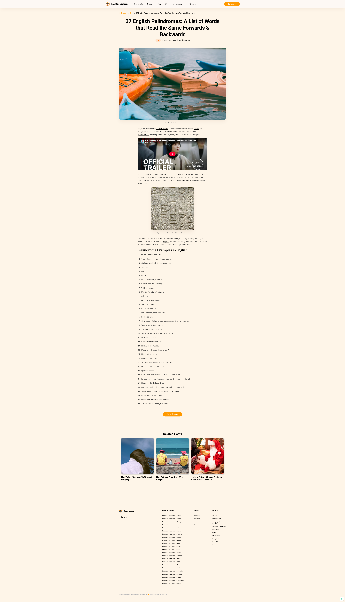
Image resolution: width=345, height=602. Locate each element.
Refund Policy (216, 536)
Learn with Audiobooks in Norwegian (172, 565)
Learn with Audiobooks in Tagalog (171, 577)
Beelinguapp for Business (219, 526)
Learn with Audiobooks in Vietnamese (173, 580)
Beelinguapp (123, 13)
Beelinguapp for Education (216, 522)
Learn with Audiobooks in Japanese (172, 534)
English (166, 241)
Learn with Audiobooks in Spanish (171, 518)
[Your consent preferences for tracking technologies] (342, 599)
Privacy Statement (217, 539)
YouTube (197, 525)
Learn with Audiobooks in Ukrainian (172, 574)
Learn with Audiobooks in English (171, 515)
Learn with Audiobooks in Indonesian (172, 571)
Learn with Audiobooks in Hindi (171, 543)
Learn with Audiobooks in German (171, 531)
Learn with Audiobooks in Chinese (171, 540)
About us (214, 515)
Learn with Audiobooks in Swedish (172, 555)
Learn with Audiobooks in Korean (171, 549)
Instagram (197, 518)
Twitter (196, 522)
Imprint (214, 532)
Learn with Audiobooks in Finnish (171, 583)
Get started (232, 4)
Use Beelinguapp (173, 414)
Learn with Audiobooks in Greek (171, 568)
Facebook (197, 515)
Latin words (186, 180)
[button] (150, 4)
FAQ (166, 4)
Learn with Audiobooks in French (171, 525)
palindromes (143, 134)
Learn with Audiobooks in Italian (171, 528)
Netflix (196, 128)
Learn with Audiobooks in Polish (171, 558)
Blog (159, 4)
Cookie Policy (215, 542)
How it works (138, 4)
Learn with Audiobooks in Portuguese (172, 522)
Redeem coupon (216, 518)
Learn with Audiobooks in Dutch (171, 562)
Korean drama (162, 128)
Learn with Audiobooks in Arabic (171, 552)
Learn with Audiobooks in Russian (171, 537)
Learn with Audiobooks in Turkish (171, 546)
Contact (214, 545)
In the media (215, 529)
